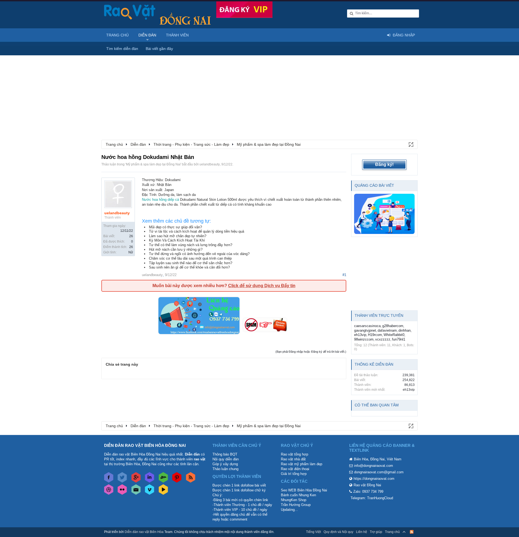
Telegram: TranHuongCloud (372, 498)
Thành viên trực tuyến (379, 315)
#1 (344, 275)
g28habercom (392, 326)
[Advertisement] (259, 96)
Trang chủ (117, 35)
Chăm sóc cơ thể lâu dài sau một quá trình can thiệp (190, 258)
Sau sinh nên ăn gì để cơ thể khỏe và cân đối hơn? (189, 267)
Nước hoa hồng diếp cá (161, 200)
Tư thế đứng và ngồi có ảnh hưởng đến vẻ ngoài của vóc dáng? (199, 254)
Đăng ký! (384, 164)
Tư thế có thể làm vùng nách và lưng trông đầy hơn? (190, 245)
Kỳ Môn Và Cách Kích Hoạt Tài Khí (177, 240)
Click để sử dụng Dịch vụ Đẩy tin (261, 285)
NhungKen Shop (293, 500)
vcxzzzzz (382, 339)
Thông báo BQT (224, 454)
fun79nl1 (398, 339)
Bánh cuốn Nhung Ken (298, 495)
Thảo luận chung (225, 469)
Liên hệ (361, 532)
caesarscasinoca (367, 326)
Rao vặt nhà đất (293, 459)
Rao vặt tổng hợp (294, 454)
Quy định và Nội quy (338, 532)
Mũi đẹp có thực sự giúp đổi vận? (175, 227)
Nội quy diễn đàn (225, 459)
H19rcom (375, 335)
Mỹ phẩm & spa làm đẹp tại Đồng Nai (153, 164)
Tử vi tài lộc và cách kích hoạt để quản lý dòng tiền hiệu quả (196, 231)
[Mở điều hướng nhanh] (410, 144)
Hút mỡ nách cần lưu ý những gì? (175, 249)
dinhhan (404, 330)
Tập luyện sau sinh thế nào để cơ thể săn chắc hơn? (190, 263)
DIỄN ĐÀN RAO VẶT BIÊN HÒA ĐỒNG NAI (145, 445)
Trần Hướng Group (296, 505)
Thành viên (177, 35)
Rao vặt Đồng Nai (367, 485)
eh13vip (360, 335)
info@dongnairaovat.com (373, 466)
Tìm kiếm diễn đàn (122, 48)
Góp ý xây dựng (225, 464)
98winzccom (364, 339)
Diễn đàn (147, 35)
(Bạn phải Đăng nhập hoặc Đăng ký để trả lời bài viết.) (310, 351)
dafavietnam (387, 330)
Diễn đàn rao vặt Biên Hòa (144, 532)
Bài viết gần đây (159, 48)
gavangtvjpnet (365, 330)
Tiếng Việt (313, 532)
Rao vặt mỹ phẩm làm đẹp (301, 464)
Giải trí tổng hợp (294, 474)
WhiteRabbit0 (394, 335)
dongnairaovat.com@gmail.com (379, 472)
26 (131, 236)
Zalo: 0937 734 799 (368, 492)
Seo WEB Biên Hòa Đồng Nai (304, 490)
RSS (412, 532)
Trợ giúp (376, 532)
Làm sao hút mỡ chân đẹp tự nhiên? (177, 236)
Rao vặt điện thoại (295, 469)
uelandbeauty (209, 164)
